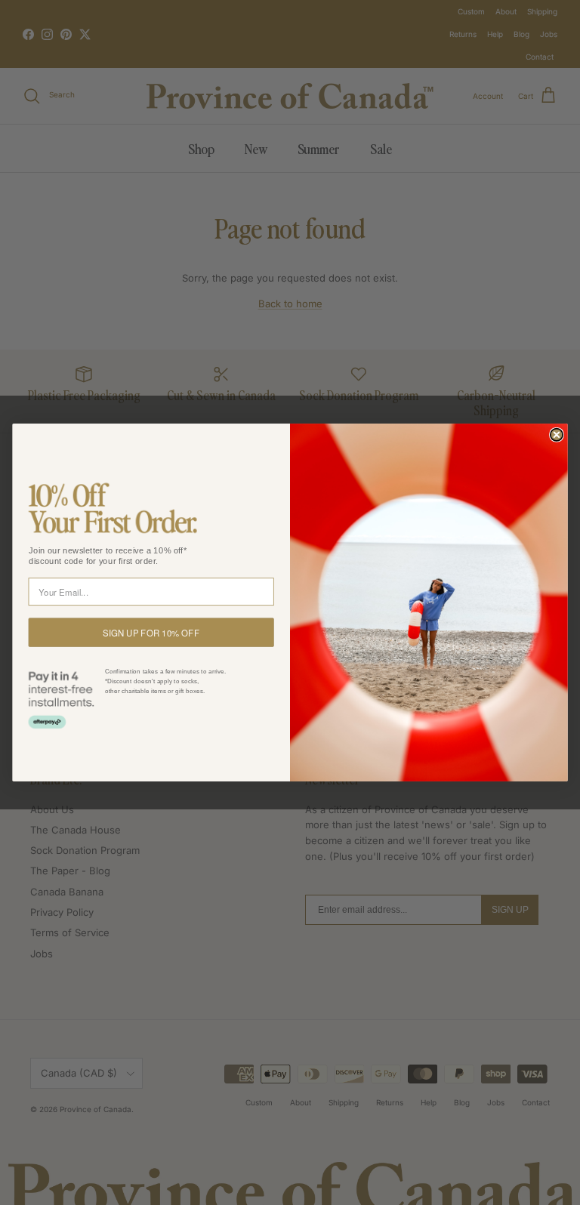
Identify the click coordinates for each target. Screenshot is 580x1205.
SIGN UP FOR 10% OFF (151, 632)
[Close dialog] (557, 435)
